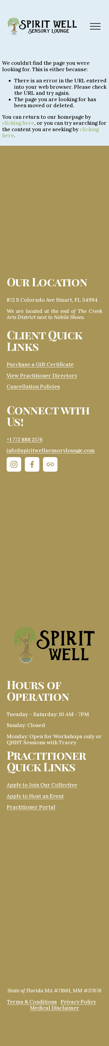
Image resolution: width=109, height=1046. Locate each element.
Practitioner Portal (31, 807)
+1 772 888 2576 (25, 440)
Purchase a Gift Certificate (40, 364)
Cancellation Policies (33, 387)
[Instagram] (14, 464)
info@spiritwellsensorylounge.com (51, 450)
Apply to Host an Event (35, 796)
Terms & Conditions (32, 1002)
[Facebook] (32, 464)
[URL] (50, 464)
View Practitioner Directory (42, 376)
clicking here (18, 123)
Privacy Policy (78, 1002)
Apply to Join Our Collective (42, 785)
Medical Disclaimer (54, 1008)
